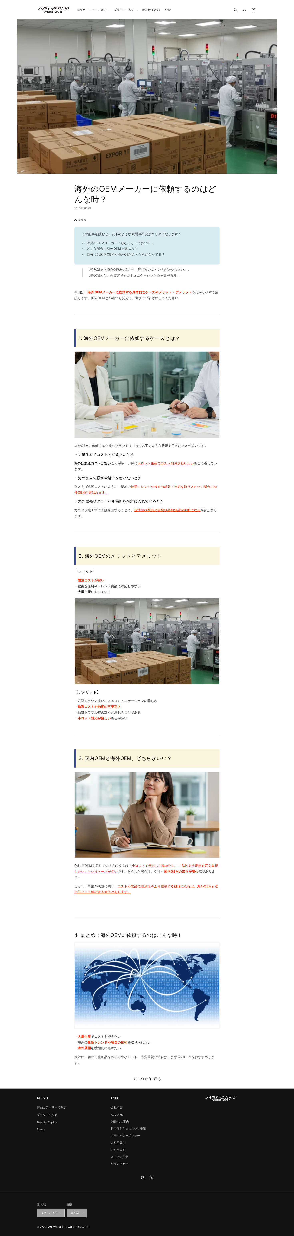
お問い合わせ (119, 1163)
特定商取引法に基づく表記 (128, 1128)
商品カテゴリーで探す (51, 1107)
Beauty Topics (47, 1122)
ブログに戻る (150, 1079)
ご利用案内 (118, 1142)
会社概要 (116, 1107)
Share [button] (82, 219)
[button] (93, 10)
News (41, 1129)
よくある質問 (119, 1156)
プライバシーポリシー (125, 1135)
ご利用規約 (118, 1149)
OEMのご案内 (120, 1121)
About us (117, 1114)
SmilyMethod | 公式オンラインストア (68, 1226)
